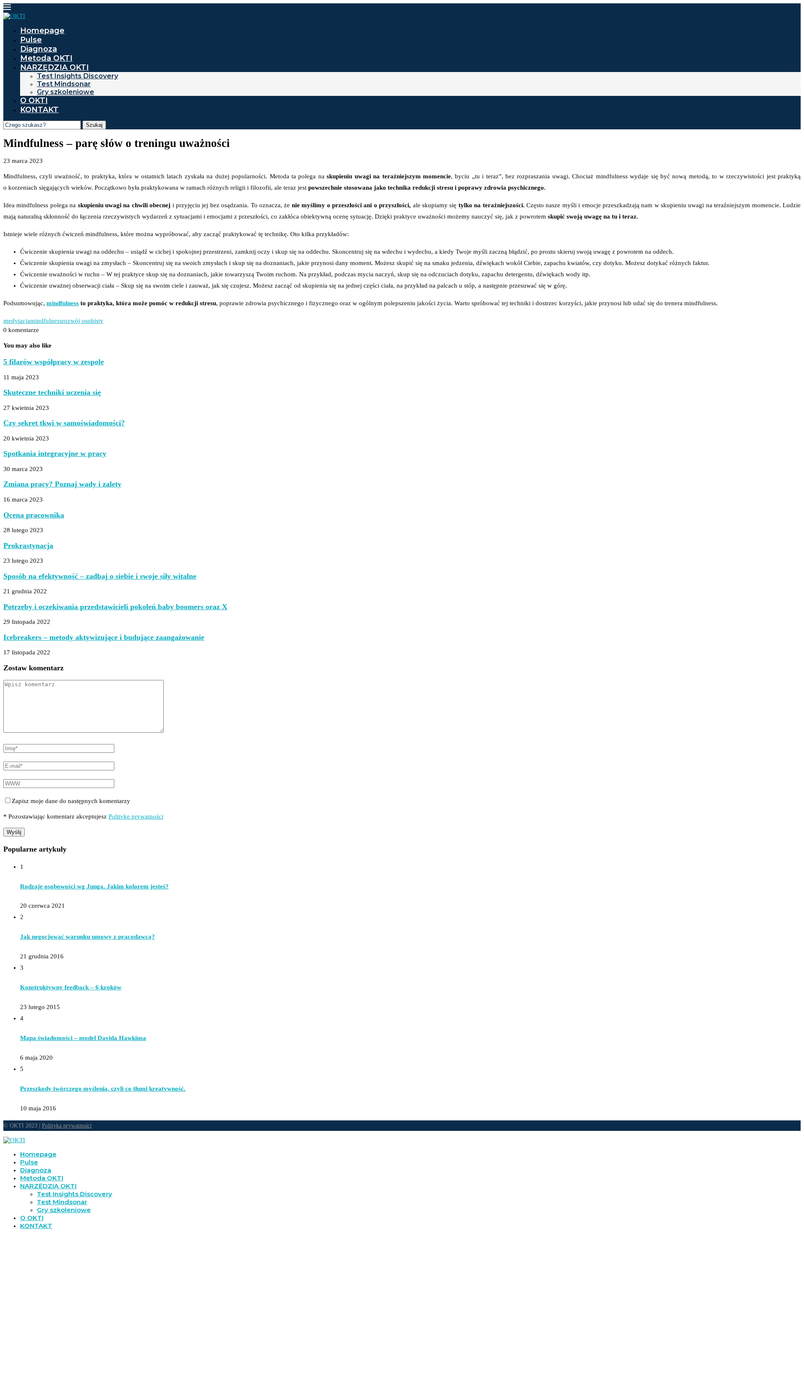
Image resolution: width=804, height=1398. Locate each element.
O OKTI (34, 100)
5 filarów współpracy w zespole (53, 362)
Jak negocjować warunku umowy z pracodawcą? (87, 936)
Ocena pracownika (33, 515)
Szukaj (94, 125)
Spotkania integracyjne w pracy (54, 453)
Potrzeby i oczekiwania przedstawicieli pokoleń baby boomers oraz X (115, 606)
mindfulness (62, 303)
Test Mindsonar (64, 84)
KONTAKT (39, 109)
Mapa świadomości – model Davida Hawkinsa (83, 1038)
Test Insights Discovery (77, 76)
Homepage (42, 30)
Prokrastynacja (28, 545)
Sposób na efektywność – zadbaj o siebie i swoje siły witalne (99, 576)
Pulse (31, 39)
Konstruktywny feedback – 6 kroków (70, 987)
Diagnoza (38, 49)
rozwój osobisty (82, 320)
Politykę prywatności (135, 816)
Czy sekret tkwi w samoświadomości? (64, 423)
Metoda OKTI (46, 58)
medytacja (16, 320)
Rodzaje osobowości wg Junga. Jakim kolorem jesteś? (94, 886)
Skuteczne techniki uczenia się (52, 392)
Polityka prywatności (67, 1126)
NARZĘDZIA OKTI (54, 67)
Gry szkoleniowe (65, 92)
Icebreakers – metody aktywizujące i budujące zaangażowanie (103, 637)
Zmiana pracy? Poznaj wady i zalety (62, 484)
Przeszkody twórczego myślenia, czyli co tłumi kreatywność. (103, 1088)
